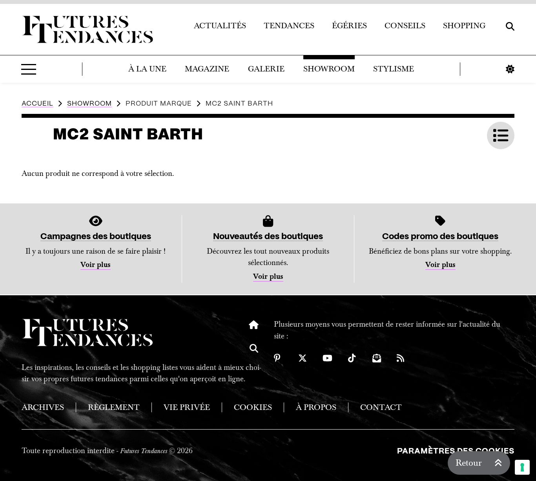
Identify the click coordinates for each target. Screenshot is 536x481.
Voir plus (95, 264)
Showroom (89, 104)
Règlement (114, 407)
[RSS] (401, 358)
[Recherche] (254, 354)
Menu (28, 69)
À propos (316, 407)
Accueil (37, 104)
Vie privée (187, 407)
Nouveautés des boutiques (268, 236)
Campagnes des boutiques (95, 236)
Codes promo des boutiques (440, 236)
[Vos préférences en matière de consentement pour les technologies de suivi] (522, 467)
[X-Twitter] (302, 358)
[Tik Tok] (352, 358)
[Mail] (376, 358)
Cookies (253, 407)
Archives (43, 407)
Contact (381, 407)
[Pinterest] (278, 358)
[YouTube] (327, 358)
